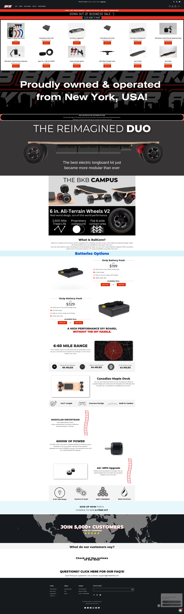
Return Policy (53, 591)
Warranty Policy (53, 589)
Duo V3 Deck (168, 61)
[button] (180, 610)
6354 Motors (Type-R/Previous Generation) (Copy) (168, 38)
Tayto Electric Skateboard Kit (137, 38)
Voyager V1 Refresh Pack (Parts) (16, 38)
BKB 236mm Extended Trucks (107, 61)
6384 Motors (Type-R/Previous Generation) (15, 61)
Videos (65, 593)
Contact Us (52, 596)
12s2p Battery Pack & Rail (46, 38)
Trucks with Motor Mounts (77, 61)
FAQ (65, 591)
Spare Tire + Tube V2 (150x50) (46, 61)
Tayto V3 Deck (138, 61)
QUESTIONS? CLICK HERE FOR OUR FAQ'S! (92, 571)
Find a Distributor (82, 589)
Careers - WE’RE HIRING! (84, 593)
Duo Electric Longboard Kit (77, 38)
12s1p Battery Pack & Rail (107, 38)
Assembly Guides (68, 589)
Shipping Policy (53, 593)
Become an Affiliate (83, 591)
